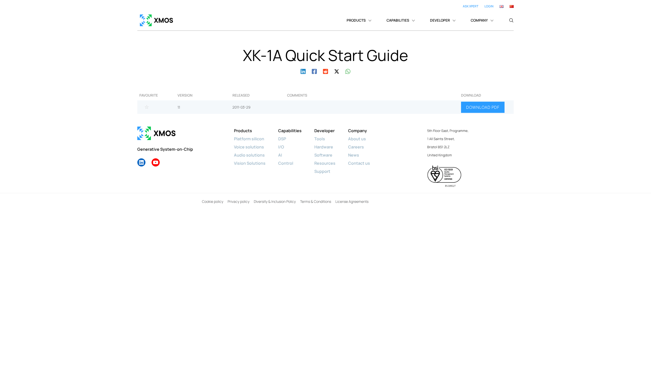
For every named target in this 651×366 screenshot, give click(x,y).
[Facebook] (314, 70)
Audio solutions (249, 155)
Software (323, 155)
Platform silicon (249, 139)
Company (357, 130)
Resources (324, 163)
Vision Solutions (249, 163)
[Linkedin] (303, 70)
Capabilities (290, 130)
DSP (282, 139)
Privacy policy (238, 201)
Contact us (359, 163)
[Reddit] (325, 70)
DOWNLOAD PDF (482, 107)
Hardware (323, 147)
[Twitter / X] (336, 70)
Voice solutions (249, 147)
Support (322, 171)
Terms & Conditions (315, 201)
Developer (324, 130)
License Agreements (351, 201)
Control (285, 163)
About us (357, 139)
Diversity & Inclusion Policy (275, 201)
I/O (281, 147)
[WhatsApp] (347, 70)
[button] (511, 20)
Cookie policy (212, 201)
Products (243, 130)
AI (280, 155)
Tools (319, 139)
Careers (356, 147)
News (353, 155)
